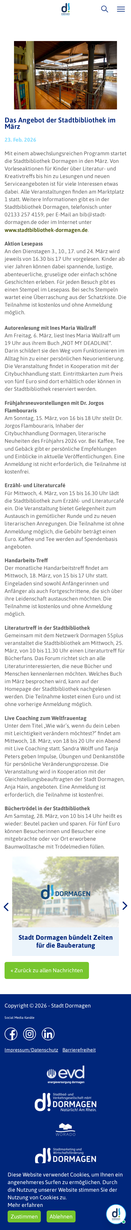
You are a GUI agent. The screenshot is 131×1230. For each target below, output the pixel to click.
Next (125, 906)
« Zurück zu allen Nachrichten (47, 970)
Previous (6, 906)
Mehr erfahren (25, 1205)
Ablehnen (61, 1216)
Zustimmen (24, 1216)
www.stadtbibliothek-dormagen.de (46, 230)
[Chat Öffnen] (116, 1214)
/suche (103, 9)
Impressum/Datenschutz (31, 1050)
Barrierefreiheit (79, 1050)
